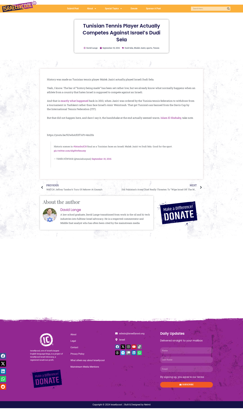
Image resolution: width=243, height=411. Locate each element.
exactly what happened (74, 100)
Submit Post (73, 8)
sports (149, 48)
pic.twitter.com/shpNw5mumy (70, 150)
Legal (73, 341)
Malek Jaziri (140, 48)
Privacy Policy (77, 354)
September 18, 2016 (101, 158)
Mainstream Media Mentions (84, 366)
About (90, 8)
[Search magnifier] (228, 9)
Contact (74, 347)
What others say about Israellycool (87, 360)
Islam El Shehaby (171, 117)
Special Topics (112, 8)
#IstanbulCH (80, 146)
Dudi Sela (129, 48)
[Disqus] (121, 279)
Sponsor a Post (153, 8)
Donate (134, 8)
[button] (3, 356)
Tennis (156, 48)
